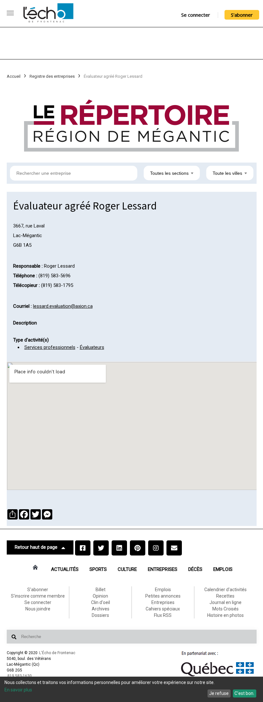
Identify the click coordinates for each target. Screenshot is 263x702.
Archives (100, 608)
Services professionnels (49, 347)
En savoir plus (18, 689)
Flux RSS (163, 615)
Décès (195, 569)
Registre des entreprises (52, 76)
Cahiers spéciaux (163, 608)
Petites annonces (163, 596)
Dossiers (100, 615)
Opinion (100, 596)
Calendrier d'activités (225, 589)
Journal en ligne (225, 602)
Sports (98, 569)
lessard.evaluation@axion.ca (63, 306)
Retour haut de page (36, 547)
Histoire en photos (225, 615)
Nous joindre (37, 608)
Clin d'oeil (100, 602)
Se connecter (195, 15)
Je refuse (219, 693)
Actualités (65, 569)
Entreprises (162, 569)
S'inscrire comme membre (38, 596)
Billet (101, 589)
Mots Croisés (225, 608)
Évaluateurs (92, 347)
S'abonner (242, 15)
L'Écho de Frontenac (57, 653)
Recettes (225, 596)
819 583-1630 (19, 676)
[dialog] (131, 689)
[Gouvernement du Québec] (217, 676)
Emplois (223, 569)
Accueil (14, 76)
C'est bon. (244, 693)
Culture (127, 569)
